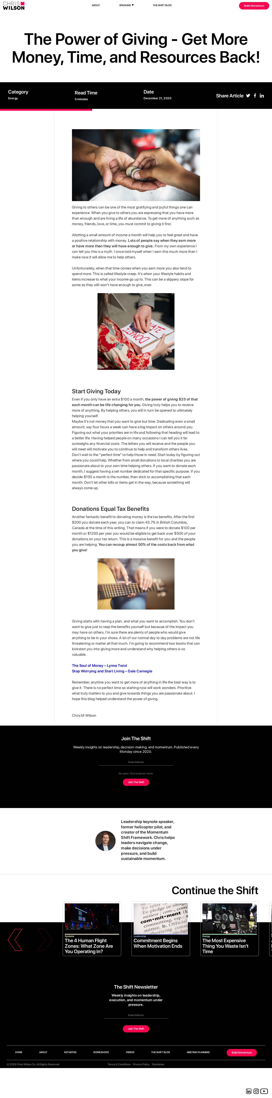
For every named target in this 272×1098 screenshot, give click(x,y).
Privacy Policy (141, 1064)
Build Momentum (254, 5)
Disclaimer (158, 1064)
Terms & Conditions (119, 1064)
